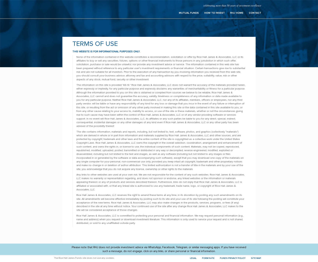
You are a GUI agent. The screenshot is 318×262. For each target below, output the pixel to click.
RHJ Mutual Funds (91, 9)
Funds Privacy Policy (232, 258)
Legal (193, 258)
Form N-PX (208, 258)
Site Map (256, 258)
